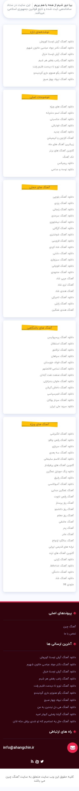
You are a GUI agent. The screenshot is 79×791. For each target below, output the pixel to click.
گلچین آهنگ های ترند (61, 553)
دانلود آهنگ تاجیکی (63, 297)
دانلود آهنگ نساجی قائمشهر (58, 368)
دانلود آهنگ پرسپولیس (60, 337)
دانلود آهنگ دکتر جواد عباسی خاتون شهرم (50, 48)
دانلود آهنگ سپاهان (62, 356)
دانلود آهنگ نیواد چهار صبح (58, 79)
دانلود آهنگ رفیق (64, 478)
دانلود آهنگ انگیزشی (62, 434)
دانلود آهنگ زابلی (64, 303)
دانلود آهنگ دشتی (63, 253)
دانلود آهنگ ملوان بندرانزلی (58, 381)
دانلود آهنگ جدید (64, 132)
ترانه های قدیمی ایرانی (61, 547)
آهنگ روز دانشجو (64, 509)
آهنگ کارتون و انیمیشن (60, 138)
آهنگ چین (69, 627)
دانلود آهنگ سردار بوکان (60, 400)
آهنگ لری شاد (66, 285)
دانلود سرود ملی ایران (62, 406)
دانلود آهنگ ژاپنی (64, 559)
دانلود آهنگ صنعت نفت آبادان (57, 375)
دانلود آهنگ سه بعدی (61, 452)
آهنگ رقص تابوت (64, 496)
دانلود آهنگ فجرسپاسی (60, 394)
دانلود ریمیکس (65, 163)
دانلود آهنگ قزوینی (63, 241)
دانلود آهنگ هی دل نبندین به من (56, 707)
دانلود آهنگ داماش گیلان (60, 387)
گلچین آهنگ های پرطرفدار (59, 465)
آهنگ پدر (68, 528)
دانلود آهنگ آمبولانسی (61, 484)
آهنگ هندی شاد (64, 291)
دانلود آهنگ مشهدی (62, 272)
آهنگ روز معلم (65, 515)
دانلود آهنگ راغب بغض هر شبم (56, 60)
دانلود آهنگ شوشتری (62, 234)
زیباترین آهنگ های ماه (61, 144)
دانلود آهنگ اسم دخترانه (60, 113)
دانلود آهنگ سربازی (63, 446)
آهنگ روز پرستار (65, 503)
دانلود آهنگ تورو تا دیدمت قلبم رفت (53, 66)
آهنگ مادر (68, 534)
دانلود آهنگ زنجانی (63, 209)
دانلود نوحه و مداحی (62, 169)
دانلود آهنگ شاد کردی (61, 247)
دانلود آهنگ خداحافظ (62, 565)
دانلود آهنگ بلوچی (63, 197)
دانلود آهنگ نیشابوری (62, 222)
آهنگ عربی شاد (65, 278)
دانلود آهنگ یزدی (64, 203)
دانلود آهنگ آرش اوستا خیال (58, 54)
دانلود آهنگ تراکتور (63, 350)
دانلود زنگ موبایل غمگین (60, 471)
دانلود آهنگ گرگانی (63, 228)
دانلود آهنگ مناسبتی (62, 119)
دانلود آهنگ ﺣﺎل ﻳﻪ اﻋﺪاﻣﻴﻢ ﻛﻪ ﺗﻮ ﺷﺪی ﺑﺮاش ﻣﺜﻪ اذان (44, 721)
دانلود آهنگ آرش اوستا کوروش (57, 41)
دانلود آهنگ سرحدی (62, 215)
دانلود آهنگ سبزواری (62, 259)
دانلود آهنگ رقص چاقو (61, 440)
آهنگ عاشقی (66, 521)
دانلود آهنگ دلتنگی (63, 572)
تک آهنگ (68, 157)
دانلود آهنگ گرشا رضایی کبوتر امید (56, 714)
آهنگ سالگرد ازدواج (63, 540)
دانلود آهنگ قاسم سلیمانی (59, 459)
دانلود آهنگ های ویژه (62, 106)
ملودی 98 (68, 584)
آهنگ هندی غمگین (63, 310)
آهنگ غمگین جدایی (62, 490)
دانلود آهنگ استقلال (62, 343)
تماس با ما (70, 634)
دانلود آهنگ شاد (64, 578)
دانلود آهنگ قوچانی (63, 266)
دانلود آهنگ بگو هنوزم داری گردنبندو (53, 73)
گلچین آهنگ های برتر (61, 150)
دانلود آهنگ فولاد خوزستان (59, 362)
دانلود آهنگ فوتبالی (62, 125)
